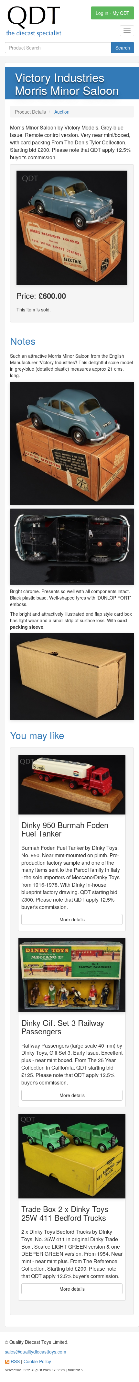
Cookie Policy (37, 1361)
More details (72, 919)
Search (122, 47)
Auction (62, 111)
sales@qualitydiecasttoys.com (35, 1351)
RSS (15, 1361)
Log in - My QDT (112, 13)
